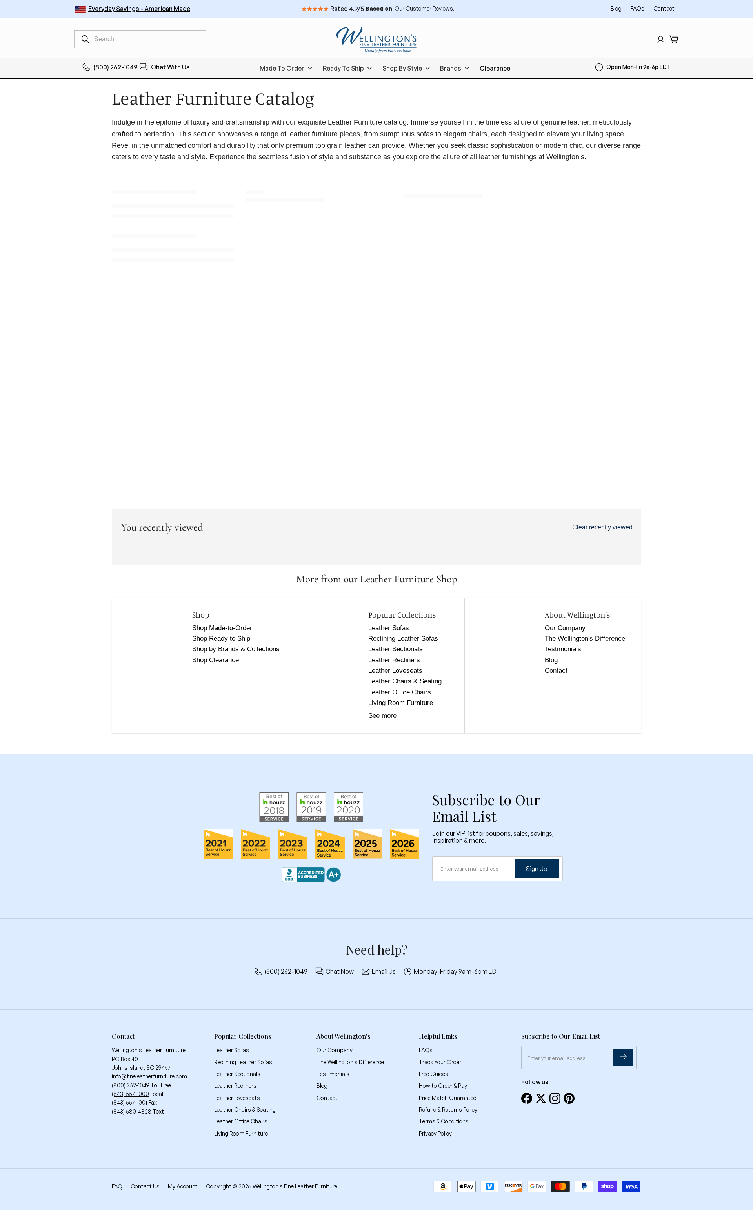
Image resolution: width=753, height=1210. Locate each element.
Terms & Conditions (444, 1121)
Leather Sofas (388, 628)
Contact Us (145, 1186)
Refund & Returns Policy (448, 1109)
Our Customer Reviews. (425, 8)
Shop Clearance (215, 660)
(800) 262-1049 (115, 67)
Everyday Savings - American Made (139, 9)
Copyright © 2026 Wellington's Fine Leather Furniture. (272, 1186)
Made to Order (282, 68)
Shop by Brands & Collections (236, 649)
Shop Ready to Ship (221, 638)
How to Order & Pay (443, 1085)
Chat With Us (170, 67)
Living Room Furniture (400, 702)
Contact (664, 8)
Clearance (495, 68)
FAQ (117, 1186)
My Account (183, 1186)
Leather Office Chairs (399, 692)
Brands (450, 68)
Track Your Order (440, 1062)
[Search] (85, 39)
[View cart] (673, 39)
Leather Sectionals (395, 649)
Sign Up (536, 869)
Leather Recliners (394, 660)
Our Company (565, 628)
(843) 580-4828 (131, 1111)
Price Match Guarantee (447, 1097)
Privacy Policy (435, 1133)
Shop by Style (402, 68)
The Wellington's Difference (585, 638)
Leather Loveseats (395, 670)
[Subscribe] (623, 1057)
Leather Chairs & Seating (405, 681)
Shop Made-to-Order (222, 628)
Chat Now (340, 971)
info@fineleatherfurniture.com (149, 1076)
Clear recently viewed (602, 527)
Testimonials (563, 649)
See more (382, 715)
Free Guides (433, 1074)
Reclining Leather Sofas (403, 638)
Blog (617, 8)
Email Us (384, 971)
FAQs (638, 8)
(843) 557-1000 (130, 1093)
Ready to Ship (343, 68)
